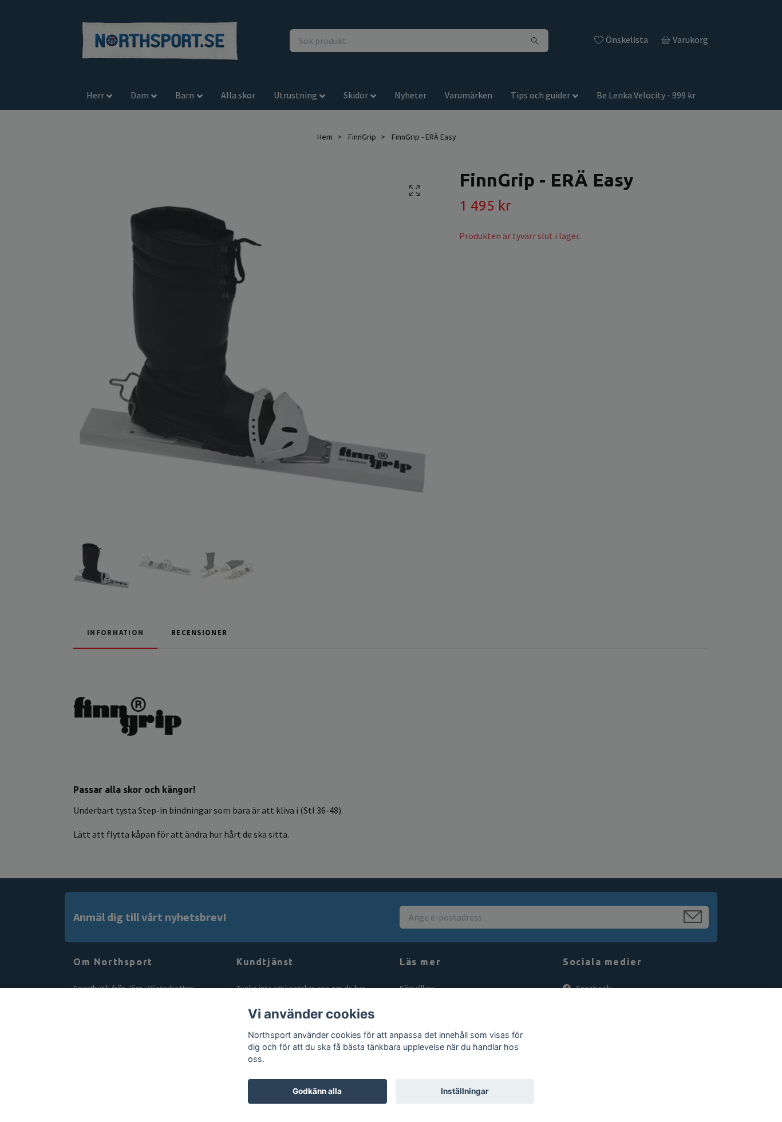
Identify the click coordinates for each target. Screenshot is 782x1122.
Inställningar (465, 1091)
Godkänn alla (317, 1091)
